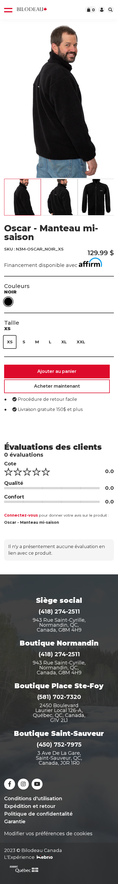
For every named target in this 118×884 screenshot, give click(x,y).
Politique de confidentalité (38, 814)
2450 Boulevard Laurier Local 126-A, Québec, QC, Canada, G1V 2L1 (59, 712)
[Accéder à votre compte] (101, 9)
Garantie (15, 822)
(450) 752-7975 (59, 744)
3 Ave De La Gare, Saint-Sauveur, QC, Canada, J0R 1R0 (59, 758)
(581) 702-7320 (59, 696)
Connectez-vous (21, 515)
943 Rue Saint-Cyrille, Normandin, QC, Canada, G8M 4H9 (59, 625)
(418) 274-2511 (59, 611)
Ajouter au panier (57, 371)
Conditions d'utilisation (33, 799)
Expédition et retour (29, 806)
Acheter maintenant (57, 386)
